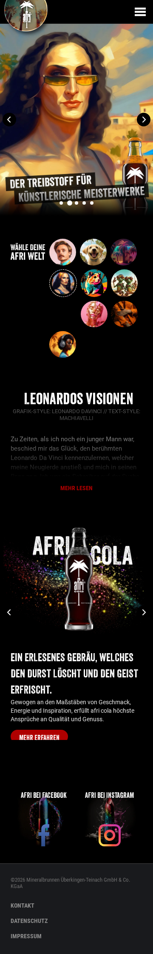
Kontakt (22, 905)
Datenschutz (29, 920)
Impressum (26, 936)
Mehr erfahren (39, 738)
